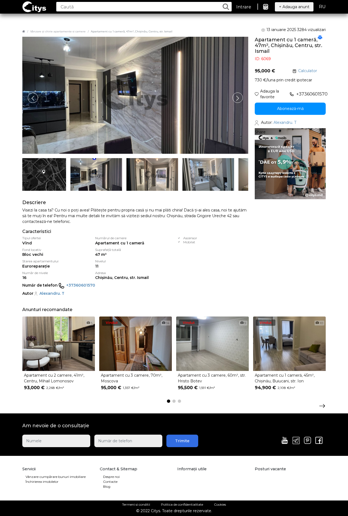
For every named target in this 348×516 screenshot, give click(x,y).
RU (322, 6)
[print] (320, 38)
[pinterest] (307, 441)
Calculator (307, 70)
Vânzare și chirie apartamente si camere (58, 31)
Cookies (220, 504)
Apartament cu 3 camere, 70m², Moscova (131, 378)
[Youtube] (285, 441)
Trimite (182, 440)
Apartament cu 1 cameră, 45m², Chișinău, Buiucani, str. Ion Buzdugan (285, 379)
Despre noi (111, 477)
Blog (106, 486)
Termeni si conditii (136, 504)
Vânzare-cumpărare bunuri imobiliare (56, 477)
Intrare (243, 7)
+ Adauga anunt (294, 6)
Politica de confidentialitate (182, 504)
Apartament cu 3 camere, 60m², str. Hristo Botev (212, 378)
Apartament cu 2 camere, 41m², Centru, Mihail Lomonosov (54, 378)
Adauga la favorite (269, 94)
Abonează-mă (290, 108)
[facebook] (319, 441)
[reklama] (290, 163)
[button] (237, 98)
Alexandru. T (51, 293)
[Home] (23, 31)
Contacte (110, 482)
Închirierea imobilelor (42, 482)
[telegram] (296, 441)
